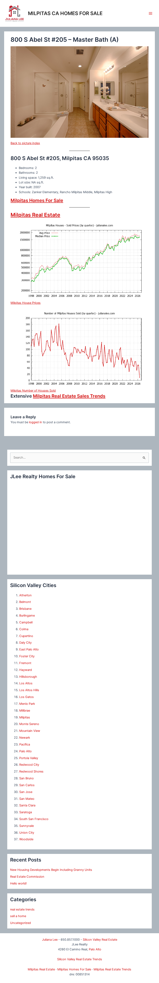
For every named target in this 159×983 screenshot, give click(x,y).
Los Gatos (26, 697)
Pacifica (24, 744)
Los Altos (26, 683)
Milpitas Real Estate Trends (112, 969)
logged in (35, 422)
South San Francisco (33, 819)
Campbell (26, 622)
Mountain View (29, 731)
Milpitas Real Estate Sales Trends (69, 396)
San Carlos (27, 785)
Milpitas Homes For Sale (37, 200)
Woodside (26, 839)
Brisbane (25, 609)
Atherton (25, 595)
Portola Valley (28, 758)
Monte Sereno (29, 724)
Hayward (25, 670)
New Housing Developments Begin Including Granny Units (51, 870)
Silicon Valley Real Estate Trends (79, 959)
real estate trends (22, 909)
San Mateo (26, 799)
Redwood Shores (31, 771)
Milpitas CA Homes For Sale (65, 13)
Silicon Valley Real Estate (100, 939)
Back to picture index (25, 143)
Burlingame (27, 615)
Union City (26, 832)
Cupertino (26, 636)
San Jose (25, 792)
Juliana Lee (50, 939)
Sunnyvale (26, 826)
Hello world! (18, 883)
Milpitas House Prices (26, 303)
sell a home (18, 916)
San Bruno (26, 778)
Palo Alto (25, 751)
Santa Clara (27, 805)
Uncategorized (20, 923)
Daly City (25, 642)
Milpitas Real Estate (35, 215)
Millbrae (24, 710)
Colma (23, 629)
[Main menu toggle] (150, 13)
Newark (24, 737)
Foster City (27, 656)
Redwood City (29, 765)
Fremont (25, 663)
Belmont (25, 602)
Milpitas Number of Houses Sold (33, 390)
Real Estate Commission (27, 876)
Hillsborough (28, 677)
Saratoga (25, 812)
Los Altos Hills (29, 690)
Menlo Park (27, 704)
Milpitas (24, 717)
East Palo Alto (29, 649)
